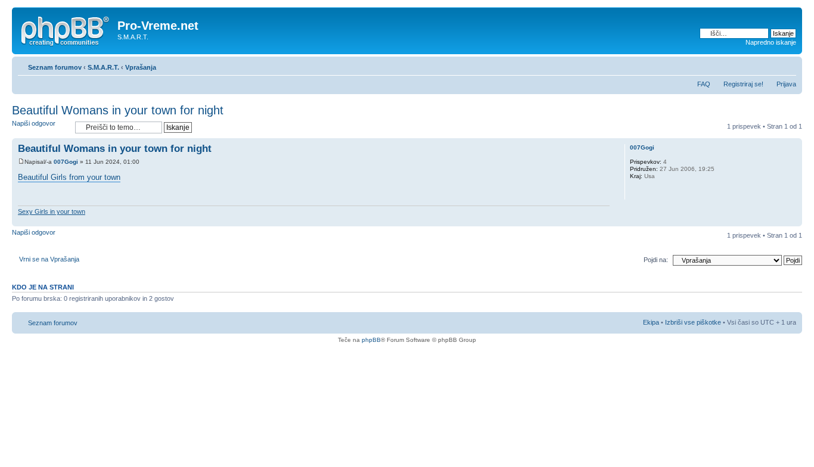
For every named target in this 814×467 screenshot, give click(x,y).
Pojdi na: (656, 259)
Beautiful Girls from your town (69, 177)
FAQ (703, 84)
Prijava (786, 84)
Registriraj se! (743, 84)
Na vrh (793, 220)
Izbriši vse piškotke (694, 322)
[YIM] (651, 192)
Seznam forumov (55, 67)
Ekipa (651, 322)
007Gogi (66, 161)
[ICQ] (636, 192)
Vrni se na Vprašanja (49, 259)
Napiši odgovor (33, 123)
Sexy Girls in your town (51, 211)
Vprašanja (140, 67)
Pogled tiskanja (769, 65)
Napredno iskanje (770, 42)
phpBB (371, 340)
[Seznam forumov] (66, 29)
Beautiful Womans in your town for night (117, 110)
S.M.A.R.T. (103, 67)
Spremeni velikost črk (787, 65)
